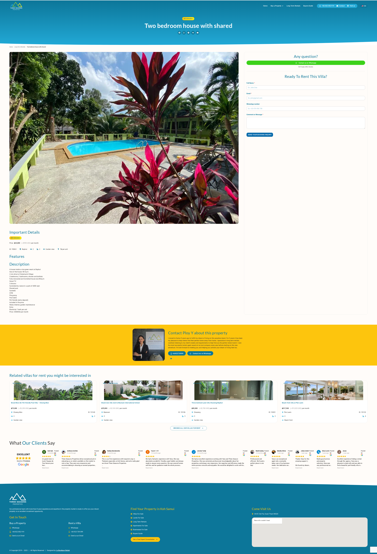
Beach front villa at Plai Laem (292, 403)
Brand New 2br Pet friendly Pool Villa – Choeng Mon (30, 403)
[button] (179, 32)
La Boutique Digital (63, 550)
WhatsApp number (253, 104)
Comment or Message (255, 114)
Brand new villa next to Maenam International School (120, 403)
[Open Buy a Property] (282, 6)
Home (11, 47)
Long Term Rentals (19, 47)
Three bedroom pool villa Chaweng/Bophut (207, 403)
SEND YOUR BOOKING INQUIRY (260, 135)
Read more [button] (45, 468)
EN (365, 6)
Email (249, 93)
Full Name (251, 83)
